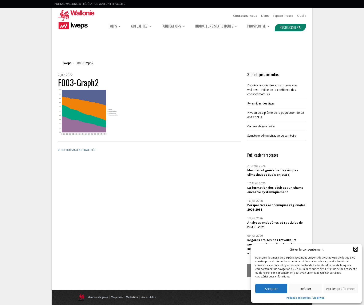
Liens (265, 16)
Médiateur (132, 297)
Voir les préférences (340, 289)
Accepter (271, 289)
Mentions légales (98, 297)
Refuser (305, 289)
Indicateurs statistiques (214, 26)
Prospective (256, 26)
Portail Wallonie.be (68, 4)
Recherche (288, 27)
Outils (301, 16)
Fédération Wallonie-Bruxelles (104, 4)
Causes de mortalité (261, 126)
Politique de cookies (298, 298)
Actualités (139, 26)
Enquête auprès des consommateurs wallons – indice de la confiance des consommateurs (272, 89)
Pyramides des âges (261, 103)
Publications (172, 26)
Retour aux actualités (78, 150)
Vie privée (318, 298)
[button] (355, 249)
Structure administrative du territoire (272, 135)
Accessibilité (148, 297)
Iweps (113, 26)
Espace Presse (283, 16)
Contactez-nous (245, 16)
